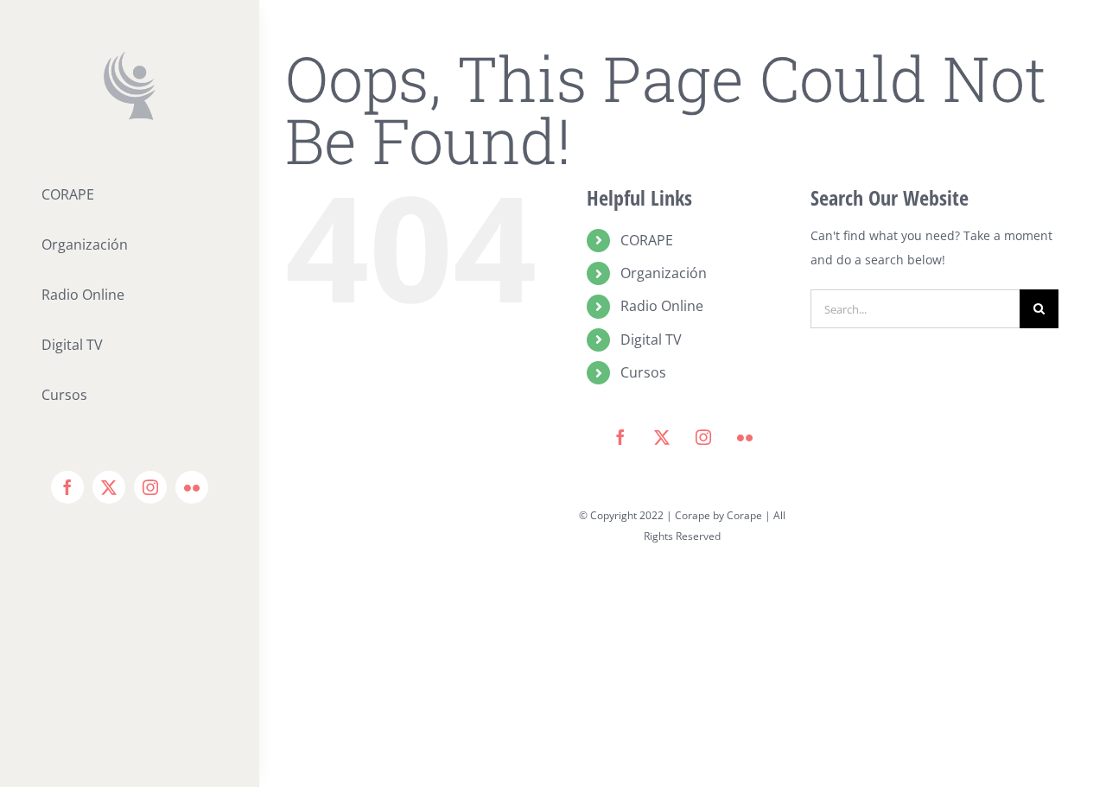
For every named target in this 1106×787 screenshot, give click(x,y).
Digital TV (651, 339)
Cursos (643, 372)
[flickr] (191, 487)
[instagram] (150, 487)
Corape (744, 515)
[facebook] (67, 487)
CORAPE (646, 240)
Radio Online (661, 305)
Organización (663, 272)
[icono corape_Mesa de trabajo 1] (130, 57)
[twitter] (108, 487)
